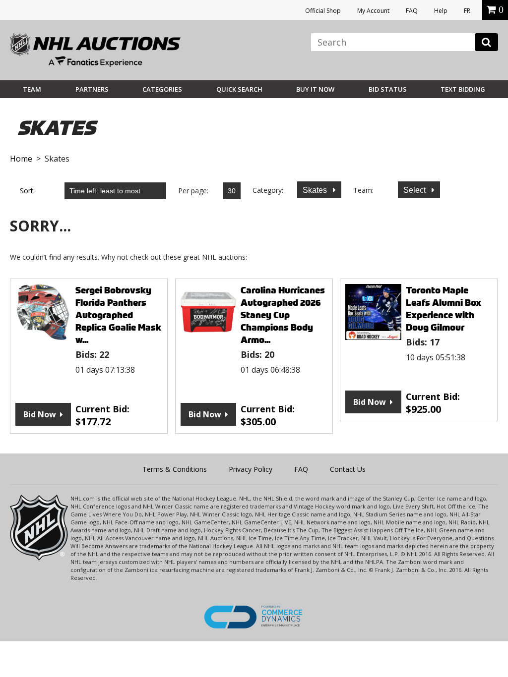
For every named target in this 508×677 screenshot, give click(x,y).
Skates (316, 190)
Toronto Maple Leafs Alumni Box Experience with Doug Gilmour (443, 309)
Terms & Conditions (174, 469)
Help (440, 10)
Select (415, 190)
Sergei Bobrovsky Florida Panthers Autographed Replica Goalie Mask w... (118, 315)
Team (32, 89)
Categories (162, 89)
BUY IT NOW (315, 89)
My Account (373, 10)
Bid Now (39, 414)
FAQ (412, 10)
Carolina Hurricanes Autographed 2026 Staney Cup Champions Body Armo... (283, 315)
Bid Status (388, 89)
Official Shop (323, 10)
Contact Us (348, 469)
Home (21, 158)
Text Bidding (463, 89)
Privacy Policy (250, 469)
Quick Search (239, 89)
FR (467, 10)
